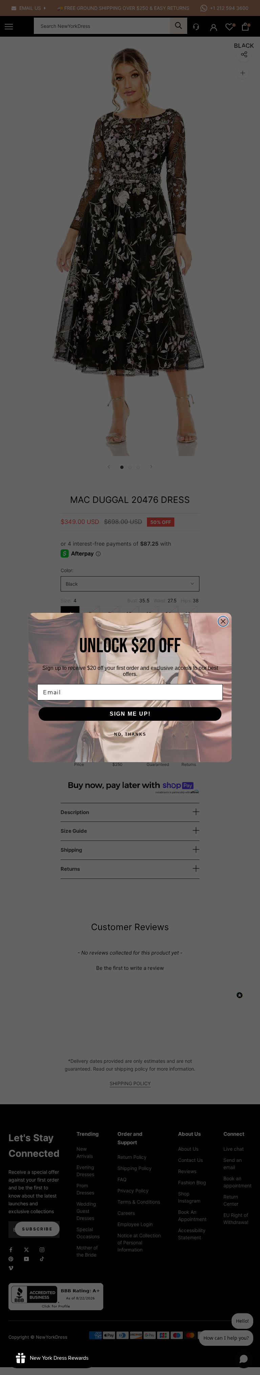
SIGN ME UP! (130, 714)
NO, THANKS (130, 734)
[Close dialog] (223, 621)
